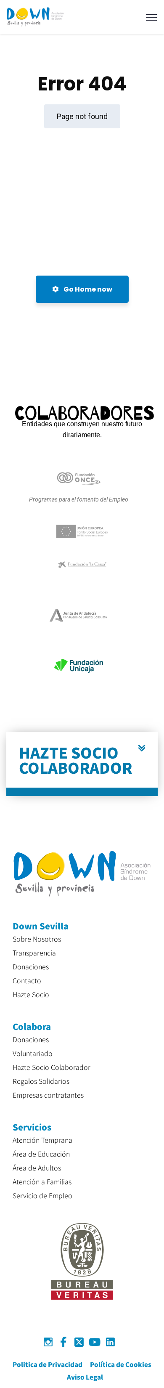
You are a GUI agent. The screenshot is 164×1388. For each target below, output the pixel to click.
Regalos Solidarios (41, 1081)
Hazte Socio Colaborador (51, 1067)
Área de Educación (41, 1154)
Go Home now (87, 289)
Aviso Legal (85, 1376)
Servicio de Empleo (42, 1195)
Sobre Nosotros (37, 939)
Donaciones (31, 966)
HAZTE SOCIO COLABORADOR (75, 759)
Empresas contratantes (48, 1095)
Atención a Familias (42, 1181)
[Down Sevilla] (35, 17)
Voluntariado (33, 1053)
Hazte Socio (31, 994)
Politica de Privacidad (47, 1364)
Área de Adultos (37, 1167)
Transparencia (34, 952)
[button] (82, 764)
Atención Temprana (42, 1140)
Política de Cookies (120, 1364)
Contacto (27, 980)
